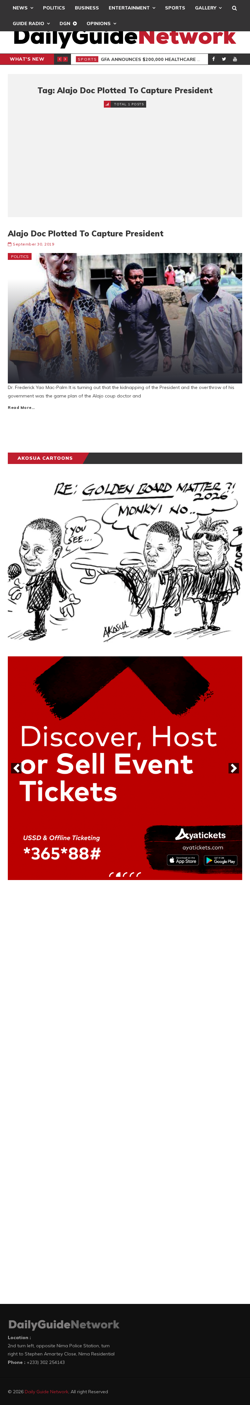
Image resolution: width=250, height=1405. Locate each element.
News (20, 8)
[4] (132, 874)
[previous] (16, 768)
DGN (65, 23)
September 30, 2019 (33, 244)
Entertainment (129, 8)
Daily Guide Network (46, 1392)
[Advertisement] (125, 156)
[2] (118, 874)
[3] (125, 874)
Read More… (21, 407)
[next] (234, 768)
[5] (138, 874)
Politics (54, 8)
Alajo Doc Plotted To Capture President (85, 233)
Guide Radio (28, 23)
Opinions (99, 23)
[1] (111, 874)
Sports (175, 8)
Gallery (205, 8)
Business (87, 8)
